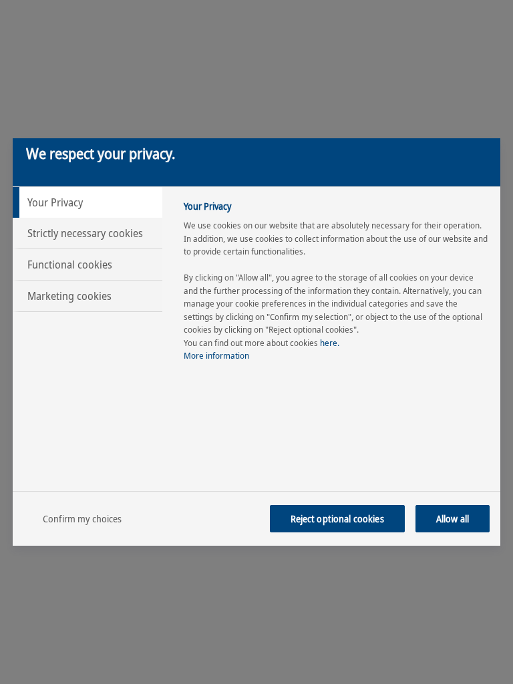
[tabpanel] (336, 284)
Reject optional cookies (337, 518)
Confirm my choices (82, 518)
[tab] (87, 202)
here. (329, 343)
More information (216, 355)
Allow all (452, 518)
